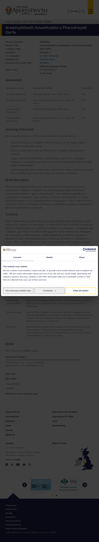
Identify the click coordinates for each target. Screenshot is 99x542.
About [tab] (82, 257)
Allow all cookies (80, 291)
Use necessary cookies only (18, 291)
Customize (48, 291)
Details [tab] (49, 257)
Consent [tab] (17, 257)
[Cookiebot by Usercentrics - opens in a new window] (84, 250)
